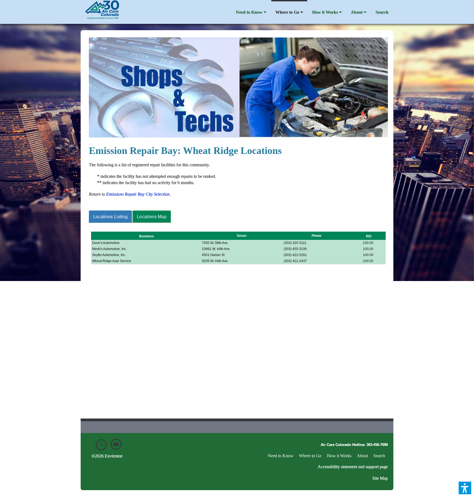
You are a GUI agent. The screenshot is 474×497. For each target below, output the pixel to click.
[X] (101, 444)
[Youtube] (116, 444)
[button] (465, 488)
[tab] (110, 216)
